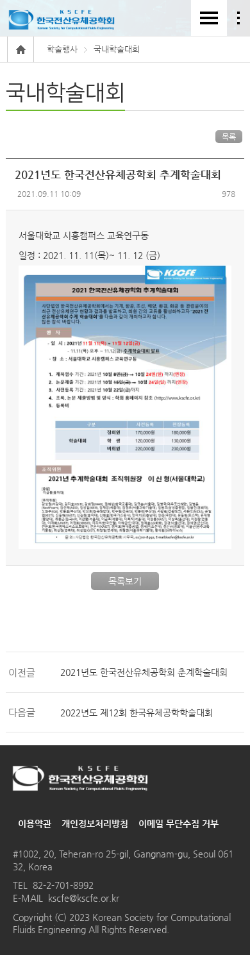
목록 (229, 136)
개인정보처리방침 (95, 823)
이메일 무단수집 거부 (178, 823)
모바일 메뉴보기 (209, 18)
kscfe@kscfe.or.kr (83, 898)
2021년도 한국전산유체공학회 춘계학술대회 (144, 672)
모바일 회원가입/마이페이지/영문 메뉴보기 (238, 18)
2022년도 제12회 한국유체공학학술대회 (136, 712)
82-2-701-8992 (63, 885)
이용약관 (34, 823)
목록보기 (125, 581)
